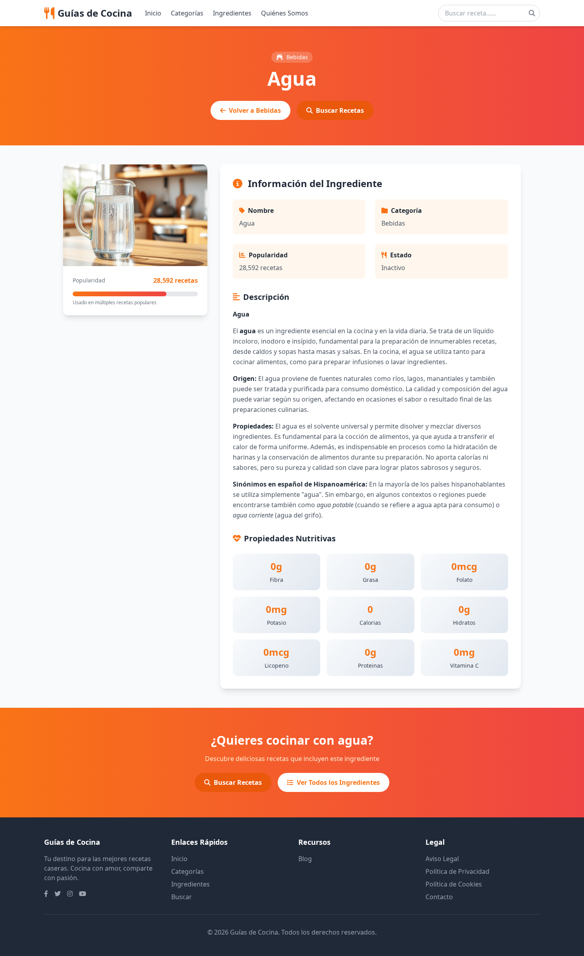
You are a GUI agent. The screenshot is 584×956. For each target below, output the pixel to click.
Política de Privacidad (457, 871)
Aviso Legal (442, 858)
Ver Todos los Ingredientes (338, 782)
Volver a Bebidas (255, 110)
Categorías (187, 13)
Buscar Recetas (340, 110)
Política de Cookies (453, 884)
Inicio (153, 13)
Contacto (439, 896)
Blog (305, 858)
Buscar (181, 896)
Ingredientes (232, 13)
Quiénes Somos (284, 13)
